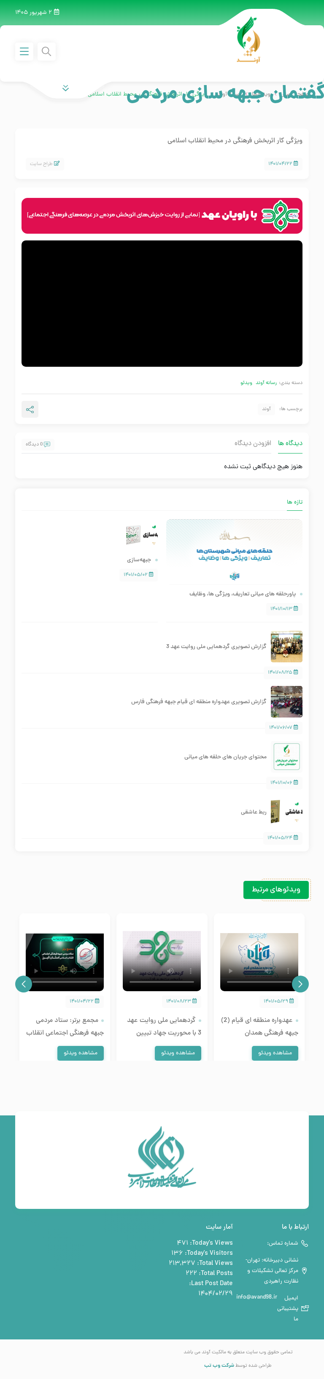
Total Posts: (215, 1274)
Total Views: (214, 1264)
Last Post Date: (210, 1284)
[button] (300, 984)
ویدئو (246, 383)
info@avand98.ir (256, 1297)
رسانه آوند (266, 383)
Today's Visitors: (208, 1253)
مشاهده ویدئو (275, 1053)
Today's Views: (210, 1243)
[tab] (280, 498)
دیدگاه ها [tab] (290, 444)
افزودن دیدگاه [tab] (253, 444)
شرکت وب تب (219, 1366)
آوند (266, 409)
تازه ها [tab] (294, 502)
